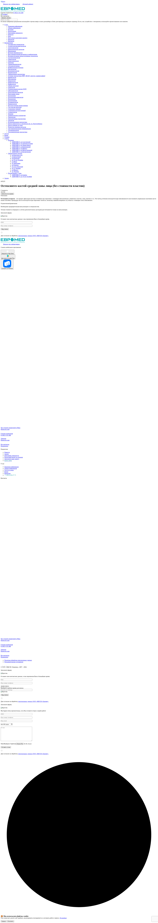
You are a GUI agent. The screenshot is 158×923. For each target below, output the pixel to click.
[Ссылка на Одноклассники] (4, 665)
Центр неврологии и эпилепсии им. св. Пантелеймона (25, 124)
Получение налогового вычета (17, 38)
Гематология (12, 59)
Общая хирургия (13, 86)
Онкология (11, 87)
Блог (9, 36)
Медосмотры (12, 79)
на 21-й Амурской (17, 166)
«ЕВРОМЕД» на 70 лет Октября (22, 176)
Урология (11, 120)
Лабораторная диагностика (16, 74)
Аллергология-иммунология (17, 46)
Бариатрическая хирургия (16, 49)
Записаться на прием (7, 194)
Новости (10, 34)
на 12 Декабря (16, 168)
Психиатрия (12, 95)
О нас (6, 24)
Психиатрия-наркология (15, 97)
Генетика (11, 62)
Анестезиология (13, 48)
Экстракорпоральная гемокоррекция (19, 128)
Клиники (11, 140)
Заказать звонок (5, 18)
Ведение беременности (15, 52)
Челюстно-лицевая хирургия (17, 127)
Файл (8, 744)
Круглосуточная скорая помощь (18, 105)
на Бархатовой (16, 157)
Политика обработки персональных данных (18, 660)
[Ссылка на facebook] (6, 6)
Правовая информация (15, 26)
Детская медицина (14, 66)
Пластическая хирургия (15, 92)
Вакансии (11, 39)
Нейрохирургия (13, 82)
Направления (8, 43)
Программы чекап (13, 94)
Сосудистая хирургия (14, 107)
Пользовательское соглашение (13, 662)
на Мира (14, 162)
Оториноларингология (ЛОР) (17, 89)
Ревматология (12, 104)
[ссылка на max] (7, 6)
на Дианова (15, 171)
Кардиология (12, 69)
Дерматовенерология (14, 64)
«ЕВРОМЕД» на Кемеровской (21, 147)
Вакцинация (12, 51)
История (10, 29)
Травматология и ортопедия (17, 115)
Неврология (12, 81)
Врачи (6, 135)
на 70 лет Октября (17, 160)
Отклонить (10, 921)
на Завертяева (16, 163)
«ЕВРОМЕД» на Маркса (19, 148)
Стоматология (12, 112)
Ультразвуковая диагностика (17, 119)
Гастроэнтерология (14, 57)
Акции (6, 178)
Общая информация (14, 28)
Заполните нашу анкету (11, 459)
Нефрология (12, 84)
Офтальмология (13, 90)
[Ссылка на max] (7, 665)
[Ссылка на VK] (2, 6)
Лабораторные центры (15, 153)
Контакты (11, 41)
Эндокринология (13, 130)
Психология (12, 99)
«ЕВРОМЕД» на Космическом (21, 152)
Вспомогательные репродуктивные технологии (23, 56)
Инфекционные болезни (15, 67)
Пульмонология (13, 102)
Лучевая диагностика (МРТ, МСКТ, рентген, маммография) (26, 76)
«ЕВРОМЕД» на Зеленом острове (22, 143)
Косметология (12, 72)
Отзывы (6, 137)
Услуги (6, 133)
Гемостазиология (13, 61)
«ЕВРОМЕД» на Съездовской (21, 142)
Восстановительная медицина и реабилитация (22, 54)
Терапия (10, 114)
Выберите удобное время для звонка (12, 688)
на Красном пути (17, 155)
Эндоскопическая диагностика (17, 132)
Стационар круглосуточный (17, 110)
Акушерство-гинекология (16, 44)
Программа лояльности (15, 33)
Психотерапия (12, 100)
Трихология (11, 117)
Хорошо (3, 921)
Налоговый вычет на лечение (13, 457)
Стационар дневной (14, 109)
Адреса (6, 138)
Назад (3, 1)
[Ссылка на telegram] (6, 665)
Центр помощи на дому (15, 125)
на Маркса (15, 170)
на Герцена (15, 165)
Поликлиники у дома (14, 173)
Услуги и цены (9, 470)
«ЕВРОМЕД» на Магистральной (22, 150)
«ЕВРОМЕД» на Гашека (19, 175)
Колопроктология (13, 71)
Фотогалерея (12, 31)
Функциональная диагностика (17, 122)
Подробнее (63, 918)
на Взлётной (15, 158)
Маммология (12, 77)
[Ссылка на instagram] (4, 6)
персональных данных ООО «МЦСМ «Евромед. (33, 235)
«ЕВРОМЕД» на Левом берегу (21, 145)
